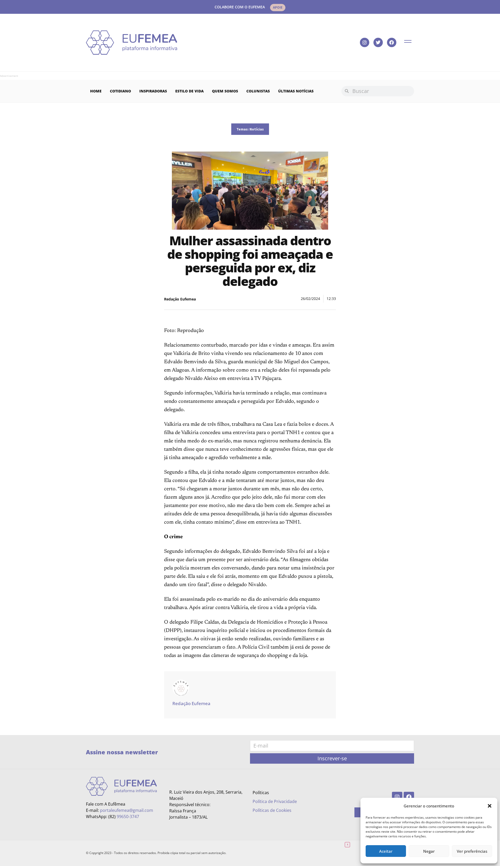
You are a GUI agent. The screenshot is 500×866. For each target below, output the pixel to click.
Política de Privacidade (275, 801)
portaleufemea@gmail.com (126, 810)
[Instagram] (364, 42)
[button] (489, 805)
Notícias (256, 129)
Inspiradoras (153, 91)
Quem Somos (225, 91)
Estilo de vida (189, 91)
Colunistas (258, 91)
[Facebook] (391, 42)
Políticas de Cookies (272, 810)
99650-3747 (128, 816)
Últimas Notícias (296, 91)
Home (96, 91)
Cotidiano (120, 91)
